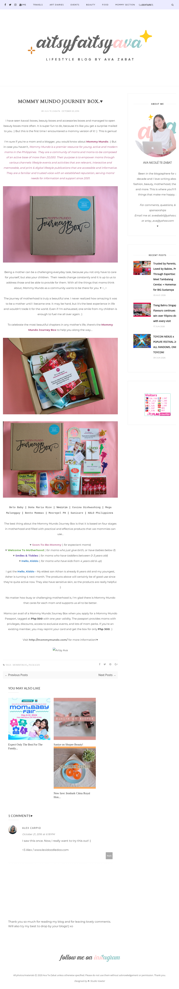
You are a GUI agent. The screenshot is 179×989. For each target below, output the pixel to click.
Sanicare (77, 513)
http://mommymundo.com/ (48, 639)
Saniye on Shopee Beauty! (68, 744)
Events (75, 4)
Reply (109, 856)
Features (147, 4)
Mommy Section (125, 4)
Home (23, 4)
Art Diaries (57, 4)
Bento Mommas (34, 513)
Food (105, 4)
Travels (38, 4)
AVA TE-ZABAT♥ (52, 111)
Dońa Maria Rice (40, 507)
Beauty (90, 4)
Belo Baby (16, 507)
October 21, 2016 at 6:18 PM (38, 834)
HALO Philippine (100, 513)
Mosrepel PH (57, 513)
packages (34, 665)
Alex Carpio (31, 828)
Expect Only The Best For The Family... (25, 746)
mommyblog (20, 665)
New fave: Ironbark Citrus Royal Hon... (72, 795)
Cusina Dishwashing (86, 507)
